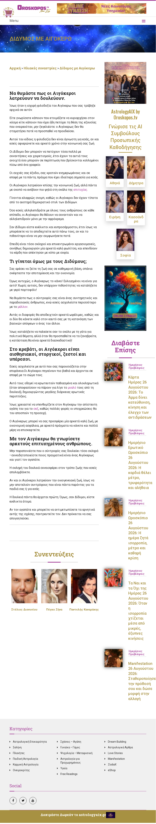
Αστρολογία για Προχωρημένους (70, 760)
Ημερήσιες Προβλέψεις (136, 366)
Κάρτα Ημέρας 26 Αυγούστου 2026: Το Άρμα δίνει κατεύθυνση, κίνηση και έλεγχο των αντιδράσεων (140, 397)
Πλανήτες (19, 753)
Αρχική (15, 68)
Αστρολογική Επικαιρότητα (30, 741)
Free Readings (69, 774)
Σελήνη (17, 747)
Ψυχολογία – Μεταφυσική (76, 753)
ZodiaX (112, 764)
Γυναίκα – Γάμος (70, 747)
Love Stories (115, 753)
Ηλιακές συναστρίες (40, 68)
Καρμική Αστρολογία (25, 764)
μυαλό (72, 387)
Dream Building (117, 741)
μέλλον (23, 307)
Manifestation (116, 758)
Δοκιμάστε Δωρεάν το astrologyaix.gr (73, 814)
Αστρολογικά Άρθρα (120, 747)
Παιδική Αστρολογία (25, 758)
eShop (112, 770)
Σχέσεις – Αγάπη (70, 741)
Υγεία (63, 768)
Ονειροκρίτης (21, 770)
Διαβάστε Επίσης (125, 346)
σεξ (35, 408)
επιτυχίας (80, 189)
